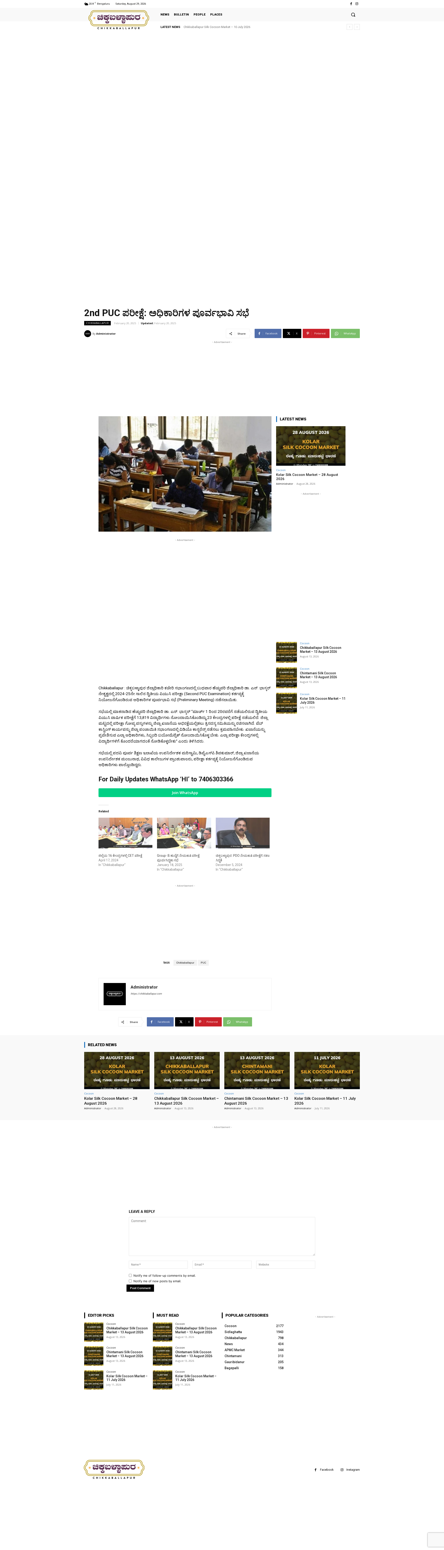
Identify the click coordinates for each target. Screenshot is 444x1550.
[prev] (349, 27)
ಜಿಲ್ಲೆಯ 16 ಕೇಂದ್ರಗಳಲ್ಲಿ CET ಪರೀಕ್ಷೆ (120, 855)
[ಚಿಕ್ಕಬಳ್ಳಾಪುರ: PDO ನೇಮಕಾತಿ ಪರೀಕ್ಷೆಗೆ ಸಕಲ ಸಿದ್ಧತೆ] (243, 833)
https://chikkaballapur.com (146, 993)
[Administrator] (88, 333)
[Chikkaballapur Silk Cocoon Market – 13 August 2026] (286, 652)
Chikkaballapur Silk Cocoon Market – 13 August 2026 (320, 649)
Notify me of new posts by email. (157, 1281)
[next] (357, 27)
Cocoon (281, 470)
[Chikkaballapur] (119, 19)
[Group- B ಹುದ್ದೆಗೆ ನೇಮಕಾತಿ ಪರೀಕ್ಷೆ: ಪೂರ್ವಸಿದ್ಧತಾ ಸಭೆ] (184, 833)
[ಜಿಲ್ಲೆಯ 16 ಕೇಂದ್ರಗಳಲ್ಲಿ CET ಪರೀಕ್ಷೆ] (125, 833)
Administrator (106, 333)
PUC (203, 962)
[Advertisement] (139, 67)
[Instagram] (357, 4)
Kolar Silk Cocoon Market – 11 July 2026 (127, 1378)
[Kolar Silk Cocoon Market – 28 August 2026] (310, 446)
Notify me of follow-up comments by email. (164, 1275)
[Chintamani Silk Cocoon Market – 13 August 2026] (286, 677)
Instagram (353, 1469)
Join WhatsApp (185, 792)
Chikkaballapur (97, 323)
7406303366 (216, 779)
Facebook (327, 1469)
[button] (353, 14)
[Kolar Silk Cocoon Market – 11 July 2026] (286, 703)
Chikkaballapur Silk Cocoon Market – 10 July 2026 (217, 27)
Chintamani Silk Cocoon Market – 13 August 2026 (318, 675)
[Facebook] (351, 4)
